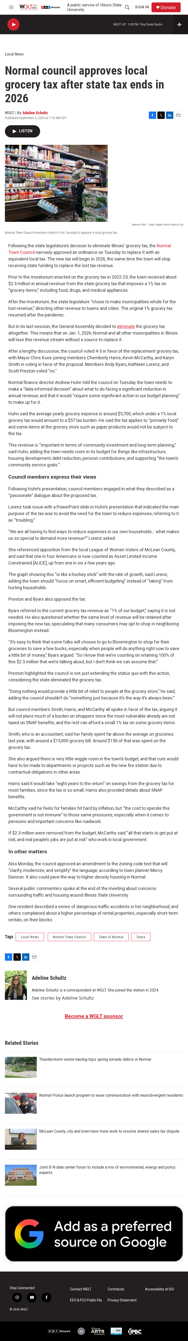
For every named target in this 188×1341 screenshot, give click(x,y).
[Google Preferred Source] (94, 1234)
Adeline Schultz (35, 112)
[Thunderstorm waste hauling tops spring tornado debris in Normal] (21, 1067)
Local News (14, 54)
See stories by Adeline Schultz (63, 998)
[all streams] (181, 24)
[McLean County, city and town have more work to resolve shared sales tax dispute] (21, 1139)
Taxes (140, 937)
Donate (168, 7)
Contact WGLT (81, 1289)
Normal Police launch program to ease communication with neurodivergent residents (111, 1095)
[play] (13, 24)
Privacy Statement (122, 1300)
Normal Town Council (69, 937)
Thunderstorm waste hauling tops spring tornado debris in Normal (95, 1059)
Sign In (142, 7)
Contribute (116, 1289)
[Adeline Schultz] (16, 985)
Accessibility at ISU (159, 1289)
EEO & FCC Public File (86, 1300)
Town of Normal (111, 937)
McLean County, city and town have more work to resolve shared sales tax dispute (109, 1131)
